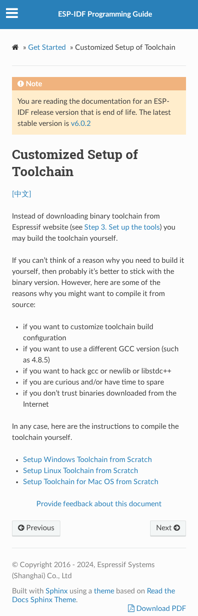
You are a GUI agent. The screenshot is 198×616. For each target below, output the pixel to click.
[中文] (21, 194)
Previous (39, 528)
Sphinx (57, 591)
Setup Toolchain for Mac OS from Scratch (90, 482)
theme (104, 591)
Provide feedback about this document (99, 504)
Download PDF (160, 608)
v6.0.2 (81, 123)
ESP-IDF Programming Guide (105, 14)
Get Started (47, 47)
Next (165, 528)
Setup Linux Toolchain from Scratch (80, 470)
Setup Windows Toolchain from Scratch (87, 459)
